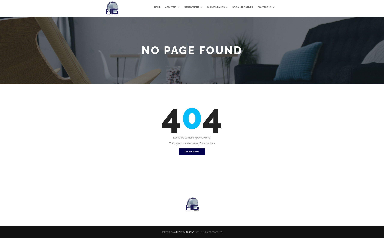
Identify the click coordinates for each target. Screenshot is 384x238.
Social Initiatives (242, 7)
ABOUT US (170, 7)
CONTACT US (265, 7)
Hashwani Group (185, 232)
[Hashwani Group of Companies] (111, 8)
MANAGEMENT (191, 7)
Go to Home (192, 152)
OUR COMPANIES (216, 7)
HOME (157, 7)
